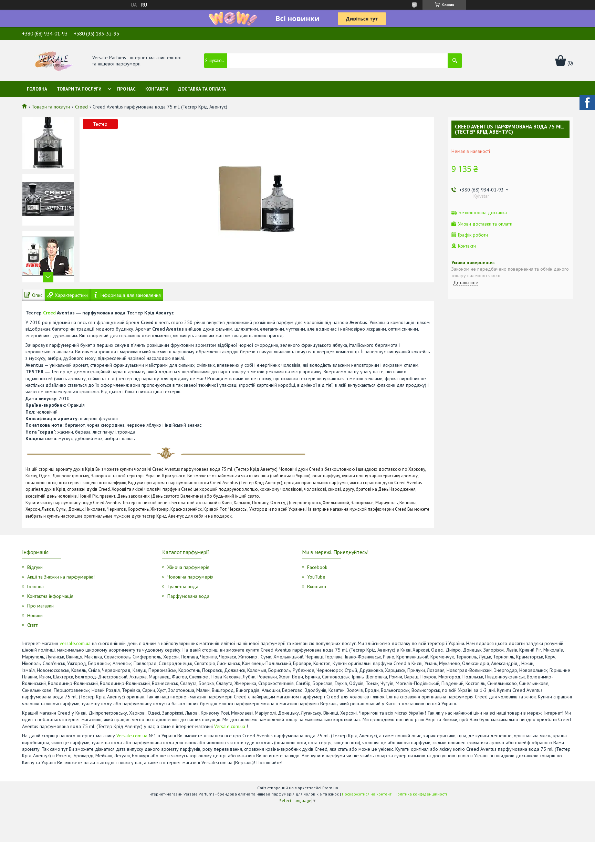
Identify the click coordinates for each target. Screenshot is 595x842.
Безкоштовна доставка (483, 213)
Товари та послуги (79, 89)
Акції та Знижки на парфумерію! (61, 577)
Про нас (126, 89)
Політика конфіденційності (421, 794)
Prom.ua (330, 787)
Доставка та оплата (202, 89)
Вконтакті (316, 586)
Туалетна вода (182, 586)
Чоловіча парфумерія (190, 577)
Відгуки (35, 567)
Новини (35, 615)
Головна (37, 89)
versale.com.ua (75, 643)
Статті (33, 625)
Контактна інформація (50, 596)
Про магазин (40, 606)
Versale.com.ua (229, 726)
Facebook (317, 567)
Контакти (156, 89)
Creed (81, 107)
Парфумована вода (188, 596)
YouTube (316, 577)
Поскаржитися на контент (367, 794)
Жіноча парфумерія (188, 567)
